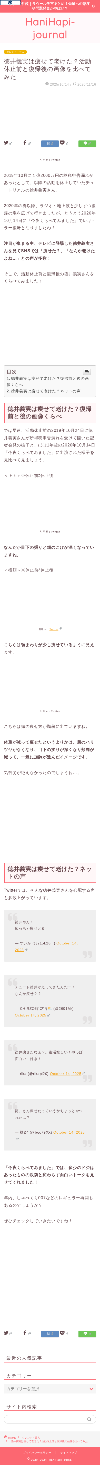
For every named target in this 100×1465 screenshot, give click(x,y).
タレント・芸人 (15, 51)
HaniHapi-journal (50, 28)
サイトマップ (68, 1452)
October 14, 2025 (30, 1015)
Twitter (53, 629)
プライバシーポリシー (37, 1452)
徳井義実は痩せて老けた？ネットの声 (46, 391)
